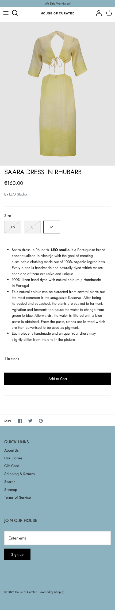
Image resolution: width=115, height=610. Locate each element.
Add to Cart (57, 378)
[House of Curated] (57, 13)
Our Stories (13, 458)
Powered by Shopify (51, 592)
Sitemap (10, 489)
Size (7, 215)
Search (9, 481)
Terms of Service (17, 497)
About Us (11, 450)
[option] (57, 93)
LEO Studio (18, 194)
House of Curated (26, 592)
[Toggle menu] (6, 13)
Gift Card (11, 465)
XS (13, 227)
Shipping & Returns (19, 473)
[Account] (97, 13)
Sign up (17, 554)
